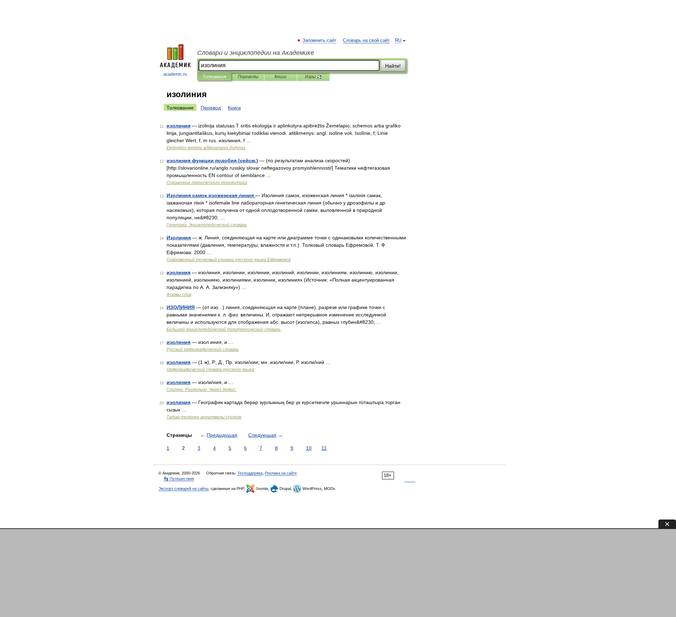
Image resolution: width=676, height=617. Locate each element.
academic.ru (175, 74)
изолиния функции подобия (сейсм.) (212, 160)
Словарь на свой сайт (366, 40)
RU (398, 40)
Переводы (248, 76)
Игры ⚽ (313, 76)
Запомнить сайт (319, 40)
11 (324, 448)
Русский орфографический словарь (203, 349)
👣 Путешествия (179, 479)
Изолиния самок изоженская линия (211, 195)
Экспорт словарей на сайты (183, 488)
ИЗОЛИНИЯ (181, 307)
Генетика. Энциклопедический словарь (207, 224)
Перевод (211, 108)
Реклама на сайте (281, 473)
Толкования (214, 76)
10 (309, 448)
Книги (281, 76)
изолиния (178, 125)
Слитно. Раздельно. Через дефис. (202, 389)
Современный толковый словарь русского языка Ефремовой (229, 259)
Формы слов (179, 294)
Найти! (393, 66)
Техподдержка (250, 473)
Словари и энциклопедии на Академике (255, 52)
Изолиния (179, 237)
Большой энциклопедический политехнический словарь (224, 329)
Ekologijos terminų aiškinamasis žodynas (206, 147)
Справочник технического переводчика (207, 182)
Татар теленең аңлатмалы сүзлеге (204, 417)
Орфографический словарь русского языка (210, 369)
